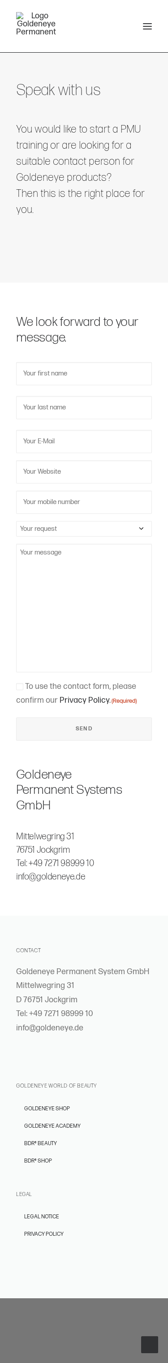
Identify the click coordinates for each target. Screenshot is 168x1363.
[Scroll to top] (149, 1344)
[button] (147, 26)
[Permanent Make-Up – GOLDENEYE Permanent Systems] (36, 23)
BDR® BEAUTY (40, 1143)
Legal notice (41, 1216)
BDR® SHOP (38, 1161)
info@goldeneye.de (50, 876)
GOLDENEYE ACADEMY (52, 1126)
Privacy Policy (84, 700)
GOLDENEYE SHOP (47, 1108)
